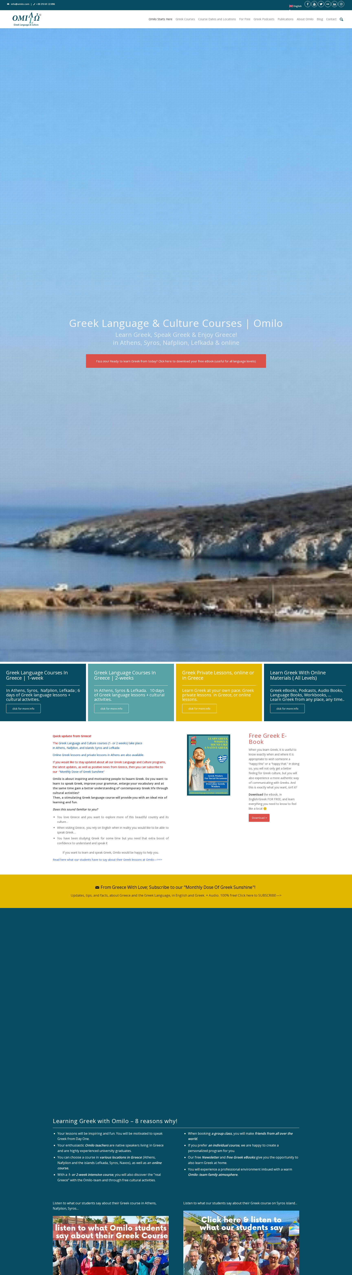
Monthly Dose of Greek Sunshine (81, 772)
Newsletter (210, 1157)
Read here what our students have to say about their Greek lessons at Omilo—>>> (107, 860)
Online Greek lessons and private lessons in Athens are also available (98, 755)
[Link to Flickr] (328, 4)
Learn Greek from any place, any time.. (307, 699)
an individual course (223, 1145)
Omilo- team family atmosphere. (213, 1174)
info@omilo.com (20, 3)
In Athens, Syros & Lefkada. (121, 690)
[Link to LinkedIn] (334, 4)
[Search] (341, 19)
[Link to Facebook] (308, 4)
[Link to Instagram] (341, 4)
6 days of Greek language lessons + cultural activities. (43, 695)
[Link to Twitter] (321, 4)
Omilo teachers (97, 1145)
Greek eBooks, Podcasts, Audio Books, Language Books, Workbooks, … (306, 693)
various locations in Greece (121, 1157)
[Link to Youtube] (314, 4)
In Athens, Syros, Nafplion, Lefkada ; (42, 690)
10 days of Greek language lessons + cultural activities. (129, 695)
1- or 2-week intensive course (90, 1174)
